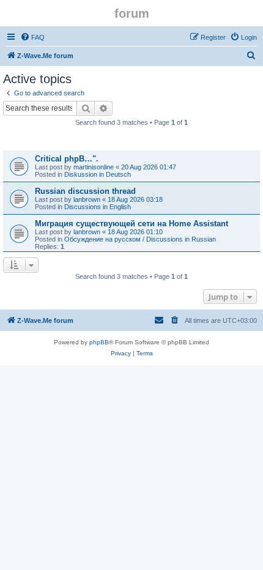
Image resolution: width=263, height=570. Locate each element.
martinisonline (93, 167)
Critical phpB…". (66, 158)
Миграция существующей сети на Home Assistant (131, 223)
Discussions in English (97, 206)
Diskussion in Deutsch (97, 174)
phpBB (99, 342)
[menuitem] (32, 37)
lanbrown (86, 199)
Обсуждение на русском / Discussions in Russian (140, 239)
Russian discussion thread (85, 191)
